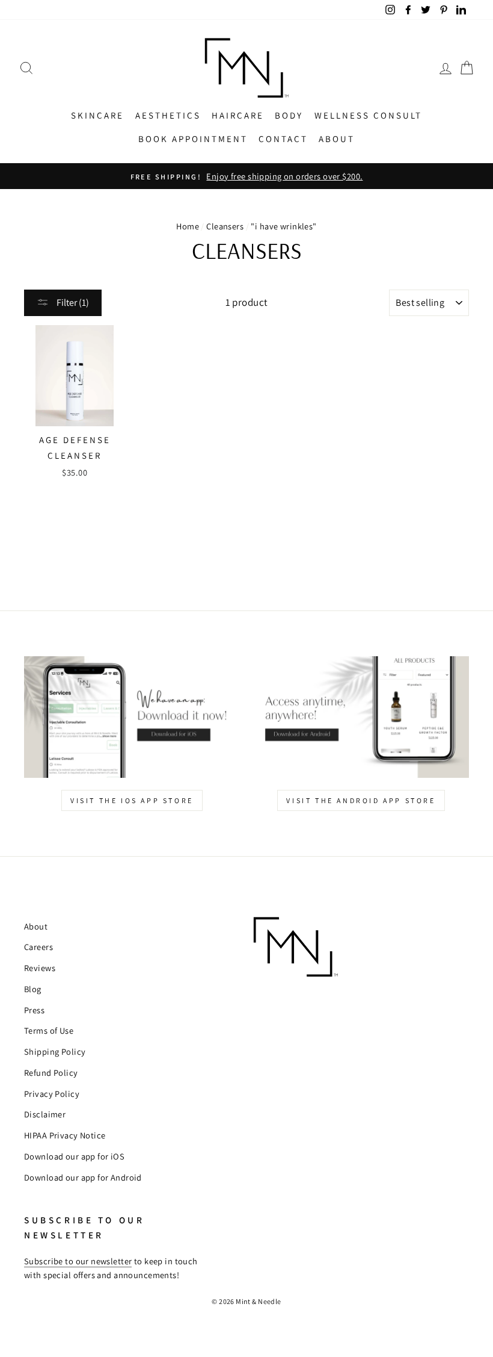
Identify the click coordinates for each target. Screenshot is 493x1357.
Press (34, 1010)
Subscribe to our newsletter (78, 1261)
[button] (26, 68)
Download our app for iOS (74, 1156)
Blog (32, 989)
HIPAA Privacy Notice (65, 1135)
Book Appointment (193, 138)
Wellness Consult (368, 115)
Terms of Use (48, 1030)
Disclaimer (45, 1114)
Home (187, 226)
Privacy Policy (51, 1093)
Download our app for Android (83, 1177)
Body (289, 115)
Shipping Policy (54, 1051)
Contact (283, 138)
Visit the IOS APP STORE (132, 800)
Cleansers (224, 226)
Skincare (97, 115)
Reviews (39, 968)
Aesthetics (168, 115)
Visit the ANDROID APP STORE (360, 800)
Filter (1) (72, 302)
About (337, 138)
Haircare (238, 115)
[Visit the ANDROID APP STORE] (361, 717)
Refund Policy (51, 1072)
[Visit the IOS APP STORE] (132, 717)
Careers (38, 946)
